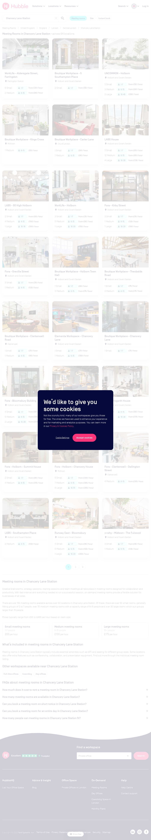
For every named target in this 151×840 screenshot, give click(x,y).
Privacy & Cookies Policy (61, 426)
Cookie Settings (62, 437)
